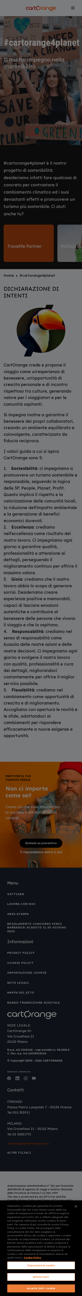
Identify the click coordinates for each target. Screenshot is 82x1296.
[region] (41, 1248)
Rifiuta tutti (41, 1276)
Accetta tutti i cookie (41, 1288)
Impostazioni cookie (41, 1265)
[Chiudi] (76, 1206)
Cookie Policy (32, 1257)
